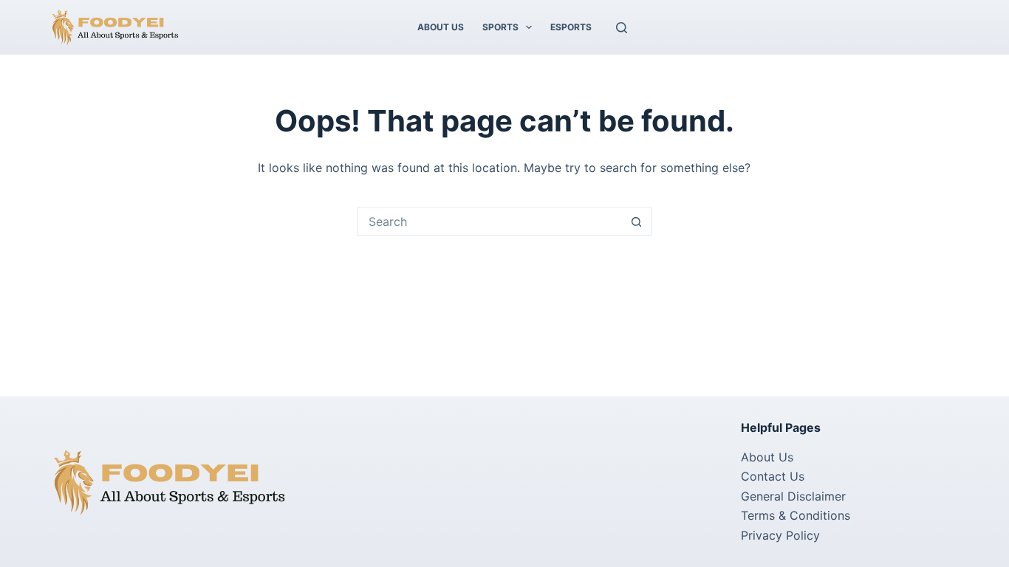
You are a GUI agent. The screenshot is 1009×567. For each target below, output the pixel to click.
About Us (440, 26)
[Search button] (636, 221)
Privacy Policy (780, 535)
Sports (500, 26)
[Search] (621, 27)
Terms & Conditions (795, 515)
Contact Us (772, 476)
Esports (571, 26)
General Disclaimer (793, 496)
